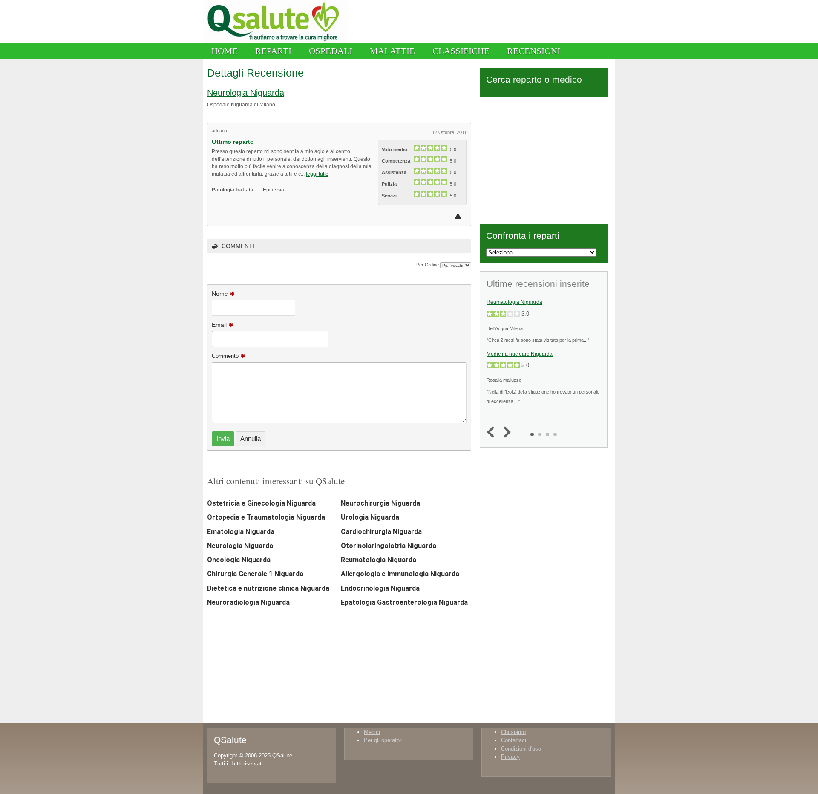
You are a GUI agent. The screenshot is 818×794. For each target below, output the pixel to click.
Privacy (510, 757)
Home (224, 51)
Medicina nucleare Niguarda (520, 354)
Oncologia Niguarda (239, 560)
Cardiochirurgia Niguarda (381, 532)
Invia (223, 438)
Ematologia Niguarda (240, 532)
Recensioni (533, 51)
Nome (220, 293)
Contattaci (513, 740)
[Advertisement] (544, 159)
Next (505, 432)
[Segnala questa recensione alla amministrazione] (459, 216)
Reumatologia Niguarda (378, 560)
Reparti (273, 51)
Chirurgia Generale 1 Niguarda (255, 574)
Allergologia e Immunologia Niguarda (400, 574)
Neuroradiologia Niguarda (248, 602)
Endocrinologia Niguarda (380, 588)
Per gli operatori (383, 740)
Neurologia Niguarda (245, 92)
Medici (372, 732)
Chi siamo (513, 732)
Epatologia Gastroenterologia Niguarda (404, 602)
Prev (492, 432)
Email (219, 324)
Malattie (392, 51)
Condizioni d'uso (521, 748)
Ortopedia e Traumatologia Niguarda (266, 517)
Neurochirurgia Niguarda (380, 503)
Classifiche (461, 51)
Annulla (250, 438)
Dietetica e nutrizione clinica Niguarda (268, 588)
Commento (225, 356)
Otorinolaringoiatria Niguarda (388, 546)
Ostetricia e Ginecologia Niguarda (261, 503)
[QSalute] (275, 40)
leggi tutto (317, 174)
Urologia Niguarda (370, 517)
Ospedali (330, 51)
